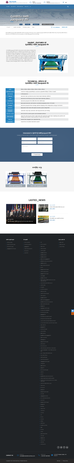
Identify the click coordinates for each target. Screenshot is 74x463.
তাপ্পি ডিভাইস (42, 442)
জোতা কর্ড (42, 374)
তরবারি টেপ (42, 372)
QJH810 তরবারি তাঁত (44, 297)
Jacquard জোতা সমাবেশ (44, 396)
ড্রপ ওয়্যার (42, 429)
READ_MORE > (52, 208)
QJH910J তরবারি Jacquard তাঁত (48, 24)
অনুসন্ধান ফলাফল (43, 408)
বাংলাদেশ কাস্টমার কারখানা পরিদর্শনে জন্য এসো (57, 207)
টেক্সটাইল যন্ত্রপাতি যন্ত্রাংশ (20, 6)
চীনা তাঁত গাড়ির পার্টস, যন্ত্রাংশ (44, 369)
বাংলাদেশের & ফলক (43, 444)
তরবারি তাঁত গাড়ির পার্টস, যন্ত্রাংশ (11, 244)
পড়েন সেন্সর (42, 419)
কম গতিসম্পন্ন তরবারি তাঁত (27, 244)
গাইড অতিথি (42, 393)
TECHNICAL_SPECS (26, 27)
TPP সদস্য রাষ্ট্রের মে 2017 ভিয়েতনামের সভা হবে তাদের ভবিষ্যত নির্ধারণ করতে (20, 221)
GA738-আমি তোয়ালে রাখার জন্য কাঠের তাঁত (47, 302)
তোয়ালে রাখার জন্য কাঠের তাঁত (28, 248)
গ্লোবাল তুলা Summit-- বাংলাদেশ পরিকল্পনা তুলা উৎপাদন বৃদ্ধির (48, 350)
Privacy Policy (65, 460)
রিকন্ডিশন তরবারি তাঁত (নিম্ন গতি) (45, 265)
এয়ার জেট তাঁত (26, 252)
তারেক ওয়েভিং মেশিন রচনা (44, 355)
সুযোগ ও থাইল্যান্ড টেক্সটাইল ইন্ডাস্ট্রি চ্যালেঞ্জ (46, 353)
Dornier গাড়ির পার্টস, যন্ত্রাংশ (45, 402)
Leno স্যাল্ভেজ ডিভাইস (44, 433)
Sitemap (58, 460)
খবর (30, 6)
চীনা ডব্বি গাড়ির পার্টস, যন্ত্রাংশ (44, 312)
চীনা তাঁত (42, 267)
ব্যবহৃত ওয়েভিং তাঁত (13, 6)
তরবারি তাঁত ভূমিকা (43, 285)
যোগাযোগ (42, 431)
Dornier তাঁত (43, 404)
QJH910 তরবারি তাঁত (44, 252)
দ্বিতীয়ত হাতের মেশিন (43, 291)
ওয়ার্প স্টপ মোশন (43, 440)
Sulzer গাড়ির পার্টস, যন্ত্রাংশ (44, 341)
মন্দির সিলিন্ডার (42, 406)
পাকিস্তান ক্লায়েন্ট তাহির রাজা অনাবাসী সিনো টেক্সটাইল (47, 378)
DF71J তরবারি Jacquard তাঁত (15, 186)
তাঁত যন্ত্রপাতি (7, 6)
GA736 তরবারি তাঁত (43, 254)
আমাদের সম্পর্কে (26, 6)
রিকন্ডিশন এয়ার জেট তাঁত (44, 337)
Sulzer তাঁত (42, 367)
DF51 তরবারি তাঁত (43, 365)
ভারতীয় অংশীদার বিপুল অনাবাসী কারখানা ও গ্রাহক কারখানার (48, 348)
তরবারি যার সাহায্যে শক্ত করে (44, 271)
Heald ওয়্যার (43, 437)
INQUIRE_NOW (64, 27)
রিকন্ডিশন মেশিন (43, 246)
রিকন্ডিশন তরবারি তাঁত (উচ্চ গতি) (45, 304)
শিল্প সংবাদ (42, 417)
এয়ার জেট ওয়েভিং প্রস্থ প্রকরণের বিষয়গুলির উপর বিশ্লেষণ (48, 320)
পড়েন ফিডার (42, 412)
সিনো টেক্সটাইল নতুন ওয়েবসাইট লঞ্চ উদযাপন (57, 218)
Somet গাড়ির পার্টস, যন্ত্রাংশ (44, 391)
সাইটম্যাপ (42, 421)
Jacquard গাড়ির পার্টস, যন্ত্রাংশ (11, 248)
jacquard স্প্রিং (43, 314)
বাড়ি (21, 24)
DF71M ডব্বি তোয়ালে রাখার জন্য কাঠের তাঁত (46, 261)
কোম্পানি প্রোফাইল (43, 250)
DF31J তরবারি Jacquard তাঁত (37, 186)
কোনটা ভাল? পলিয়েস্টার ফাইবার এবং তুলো (46, 383)
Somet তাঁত (42, 389)
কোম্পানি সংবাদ (42, 410)
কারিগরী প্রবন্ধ (43, 423)
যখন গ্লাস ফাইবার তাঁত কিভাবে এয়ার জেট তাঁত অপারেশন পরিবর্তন (49, 322)
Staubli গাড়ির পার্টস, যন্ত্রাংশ (45, 273)
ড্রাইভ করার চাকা (43, 343)
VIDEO (33, 27)
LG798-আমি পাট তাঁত (44, 278)
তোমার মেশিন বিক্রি (43, 331)
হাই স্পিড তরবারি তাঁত (27, 242)
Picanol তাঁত (43, 306)
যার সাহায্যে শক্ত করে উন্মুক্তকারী (45, 310)
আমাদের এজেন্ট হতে (43, 295)
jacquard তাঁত (36, 24)
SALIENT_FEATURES (17, 27)
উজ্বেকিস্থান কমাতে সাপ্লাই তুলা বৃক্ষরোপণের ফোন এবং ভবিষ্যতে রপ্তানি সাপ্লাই (49, 381)
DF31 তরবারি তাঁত (43, 333)
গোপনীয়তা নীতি (43, 363)
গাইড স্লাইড (42, 435)
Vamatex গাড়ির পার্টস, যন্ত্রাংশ (45, 308)
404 (41, 427)
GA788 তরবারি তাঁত (43, 257)
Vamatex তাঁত (43, 339)
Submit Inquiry (37, 154)
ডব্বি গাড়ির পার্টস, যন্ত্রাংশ (10, 246)
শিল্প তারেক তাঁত (26, 250)
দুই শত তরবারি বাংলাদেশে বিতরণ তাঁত (45, 398)
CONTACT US (9, 455)
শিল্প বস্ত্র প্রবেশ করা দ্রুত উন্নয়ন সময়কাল (46, 318)
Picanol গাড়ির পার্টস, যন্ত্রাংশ (45, 269)
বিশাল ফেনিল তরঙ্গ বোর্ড (44, 346)
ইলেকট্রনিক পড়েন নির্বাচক (44, 425)
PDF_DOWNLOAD (56, 27)
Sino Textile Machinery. (15, 460)
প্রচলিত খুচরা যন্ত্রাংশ (9, 242)
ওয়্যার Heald (43, 275)
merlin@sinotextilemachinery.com (53, 3)
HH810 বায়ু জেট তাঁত (43, 263)
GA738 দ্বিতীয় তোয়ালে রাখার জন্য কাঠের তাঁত (47, 376)
